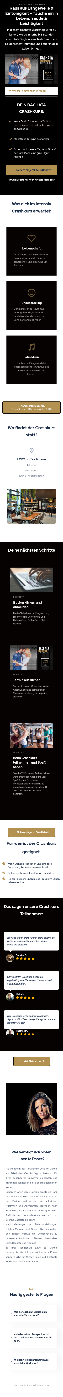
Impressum (19, 1385)
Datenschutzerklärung (38, 1385)
